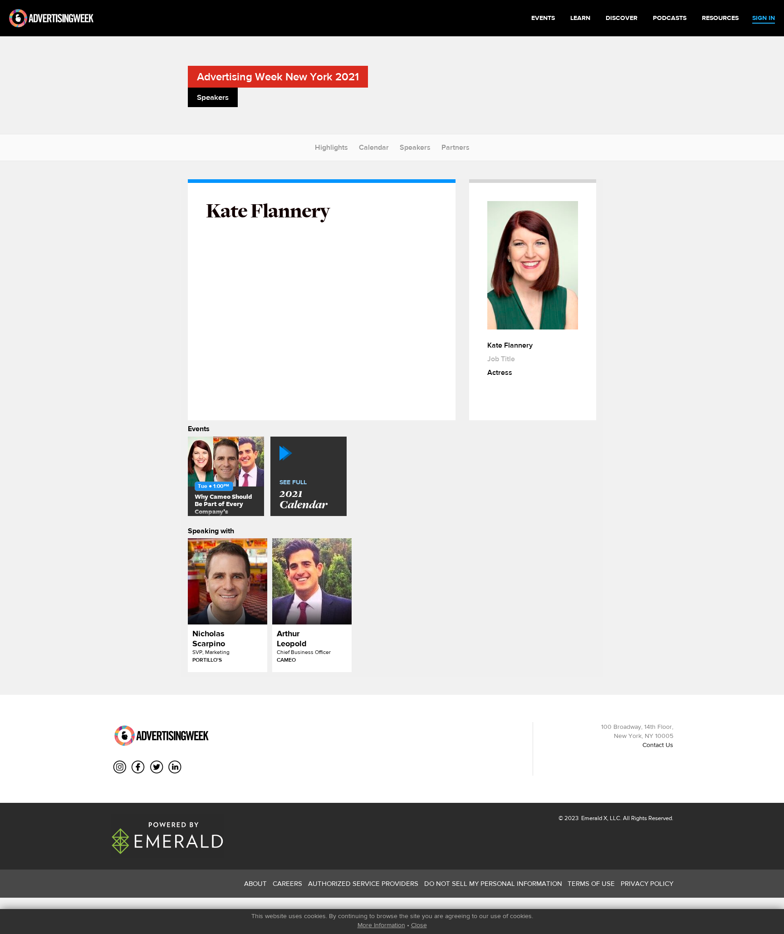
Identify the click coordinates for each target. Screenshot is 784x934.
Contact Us (657, 744)
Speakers (415, 147)
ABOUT (255, 883)
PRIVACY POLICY (647, 883)
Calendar (374, 147)
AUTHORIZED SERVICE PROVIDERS (363, 883)
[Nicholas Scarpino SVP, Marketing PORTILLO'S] (227, 581)
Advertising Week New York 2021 (278, 76)
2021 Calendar (303, 495)
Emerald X (593, 818)
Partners (455, 147)
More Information (381, 925)
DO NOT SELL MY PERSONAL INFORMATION (493, 883)
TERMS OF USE (591, 883)
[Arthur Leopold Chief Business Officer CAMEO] (312, 581)
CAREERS (287, 883)
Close (419, 925)
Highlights (331, 147)
